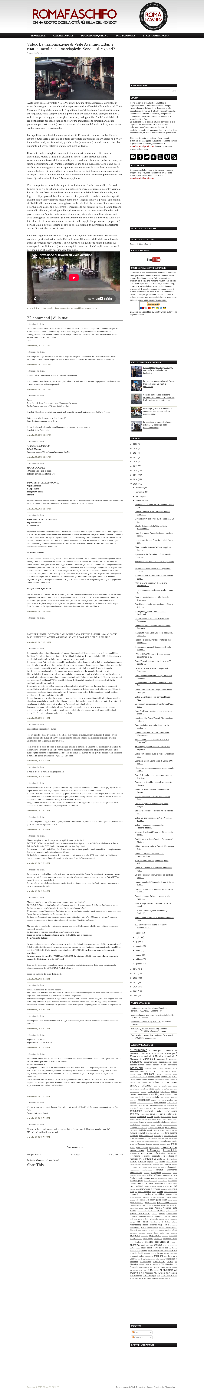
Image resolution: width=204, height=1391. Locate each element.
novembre (140, 492)
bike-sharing (143, 1094)
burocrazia (165, 1097)
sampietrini (133, 1233)
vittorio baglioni (171, 1267)
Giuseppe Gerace (144, 1144)
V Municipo (145, 1262)
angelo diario (141, 1079)
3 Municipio (146, 1056)
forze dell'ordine (145, 1136)
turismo (171, 1256)
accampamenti (150, 1062)
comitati (174, 1108)
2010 (135, 987)
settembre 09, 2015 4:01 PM (38, 1010)
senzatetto (173, 1236)
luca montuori (165, 1164)
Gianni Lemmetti (148, 1141)
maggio (139, 946)
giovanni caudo (170, 1141)
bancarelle (153, 1091)
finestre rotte (159, 1133)
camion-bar (144, 1100)
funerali (165, 1138)
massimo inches (149, 1178)
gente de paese (136, 1141)
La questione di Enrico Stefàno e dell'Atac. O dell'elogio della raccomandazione (157, 425)
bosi (162, 1094)
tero (175, 1250)
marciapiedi (156, 1173)
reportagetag (135, 1225)
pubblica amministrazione (141, 1216)
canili (164, 1100)
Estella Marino (171, 1127)
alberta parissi (157, 1068)
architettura (172, 1082)
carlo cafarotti (172, 1103)
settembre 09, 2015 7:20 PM (38, 1047)
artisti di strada (160, 1086)
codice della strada (160, 1108)
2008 (135, 995)
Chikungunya (162, 1105)
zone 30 (167, 1278)
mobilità (173, 1186)
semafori (165, 1236)
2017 (135, 475)
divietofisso (145, 1125)
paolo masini (150, 1202)
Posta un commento (75, 1147)
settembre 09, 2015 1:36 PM (38, 761)
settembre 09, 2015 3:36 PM (38, 863)
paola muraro (149, 1200)
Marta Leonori (136, 1178)
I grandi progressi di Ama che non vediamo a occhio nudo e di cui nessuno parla (157, 411)
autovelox (173, 1089)
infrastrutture (160, 1153)
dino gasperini (150, 1122)
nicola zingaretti (144, 1192)
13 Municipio (144, 1053)
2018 (135, 470)
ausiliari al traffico (162, 1089)
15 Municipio (169, 1053)
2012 (135, 978)
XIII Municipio (147, 1273)
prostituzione (172, 1214)
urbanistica (170, 1259)
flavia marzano (171, 1133)
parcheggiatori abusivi (167, 1202)
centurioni (153, 1105)
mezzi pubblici (136, 1186)
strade (143, 1248)
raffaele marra (164, 1219)
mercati (133, 1183)
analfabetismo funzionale (139, 1077)
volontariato (134, 1270)
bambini (143, 1092)
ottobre (139, 496)
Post (136, 1332)
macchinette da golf (156, 1167)
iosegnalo (156, 1156)
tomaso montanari (170, 1253)
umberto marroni (151, 1259)
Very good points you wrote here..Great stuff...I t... (153, 1015)
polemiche (153, 1211)
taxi (172, 1250)
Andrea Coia (166, 1077)
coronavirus (145, 1114)
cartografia (133, 1105)
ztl (171, 1278)
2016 (135, 479)
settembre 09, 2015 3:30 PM (38, 829)
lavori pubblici (138, 1161)
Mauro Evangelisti (150, 1181)
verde (170, 1261)
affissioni (136, 1068)
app (139, 1082)
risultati (144, 1227)
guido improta (142, 1148)
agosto (139, 933)
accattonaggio (165, 1062)
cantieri (170, 1100)
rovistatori (161, 1230)
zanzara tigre (159, 1278)
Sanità (156, 1233)
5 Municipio (169, 1056)
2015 (135, 484)
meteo (175, 1183)
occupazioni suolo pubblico (71, 308)
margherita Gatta (170, 1175)
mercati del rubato (145, 1183)
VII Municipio (167, 1264)
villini (151, 1267)
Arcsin (128, 1387)
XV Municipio (136, 1276)
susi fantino (173, 1248)
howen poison (154, 1148)
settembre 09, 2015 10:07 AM (39, 364)
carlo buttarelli (160, 1103)
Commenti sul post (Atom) (47, 1160)
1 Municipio (41, 308)
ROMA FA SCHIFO (51, 1387)
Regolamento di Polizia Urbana (164, 1222)
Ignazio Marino (137, 1150)
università (161, 1259)
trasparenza (149, 1256)
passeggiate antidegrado (160, 1205)
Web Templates (138, 1387)
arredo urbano (53, 308)
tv (176, 1256)
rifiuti (166, 1224)
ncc (136, 1192)
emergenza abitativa (138, 1127)
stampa (158, 1245)
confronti (134, 1114)
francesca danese (170, 1136)
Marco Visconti (155, 1175)
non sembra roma (170, 1192)
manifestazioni (147, 1170)
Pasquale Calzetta (144, 1205)
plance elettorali (142, 1211)
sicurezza (158, 1238)
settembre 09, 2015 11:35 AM (39, 457)
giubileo (133, 1144)
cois (168, 1108)
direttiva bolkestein (163, 1122)
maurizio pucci (136, 1181)
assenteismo (172, 1086)
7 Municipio (146, 1059)
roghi (139, 1230)
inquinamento (172, 1153)
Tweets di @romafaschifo (141, 244)
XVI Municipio (149, 1276)
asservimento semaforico (139, 1089)
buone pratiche (152, 1097)
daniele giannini (141, 1119)
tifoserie (160, 1253)
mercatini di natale (163, 1183)
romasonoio (146, 1230)
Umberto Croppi (139, 1259)
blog (157, 1094)
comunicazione (171, 1111)
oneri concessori (136, 1197)
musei (167, 1189)
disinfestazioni (135, 1125)
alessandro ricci (152, 1071)
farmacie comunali (137, 1133)
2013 (135, 974)
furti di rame (173, 1138)
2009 (135, 991)
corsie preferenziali (168, 1114)
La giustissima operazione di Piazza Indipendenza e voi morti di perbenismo (158, 384)
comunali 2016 (153, 1111)
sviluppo (144, 1250)
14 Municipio (156, 1053)
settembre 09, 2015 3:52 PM (38, 979)
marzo (139, 955)
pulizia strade (171, 1216)
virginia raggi (159, 1267)
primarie (154, 1214)
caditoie (133, 1100)
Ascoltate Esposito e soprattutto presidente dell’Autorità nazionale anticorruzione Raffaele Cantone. (69, 412)
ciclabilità (134, 1108)
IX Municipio (146, 1158)
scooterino (144, 1236)
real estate (142, 1222)
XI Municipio (166, 1270)
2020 (135, 462)
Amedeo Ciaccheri (164, 1074)
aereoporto (172, 1065)
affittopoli (148, 1068)
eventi (149, 1130)
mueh (163, 1189)
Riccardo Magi (155, 1225)
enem (150, 1127)
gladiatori (163, 1144)
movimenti (155, 1189)
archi (163, 1082)
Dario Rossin (152, 1119)
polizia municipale (140, 1213)
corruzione (154, 1114)
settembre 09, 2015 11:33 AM (39, 435)
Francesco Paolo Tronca (140, 1138)
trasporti (158, 1256)
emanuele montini (170, 1125)
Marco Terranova (143, 1175)
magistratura (134, 1170)
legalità (150, 1162)
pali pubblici (140, 1200)
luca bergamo (154, 1164)
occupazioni (135, 1194)
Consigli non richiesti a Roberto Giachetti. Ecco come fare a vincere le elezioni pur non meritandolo (158, 397)
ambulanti (149, 1074)
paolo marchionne (136, 1202)
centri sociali (143, 1105)
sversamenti (135, 1250)
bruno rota (134, 1097)
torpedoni (134, 1256)
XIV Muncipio (159, 1273)
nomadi (160, 1191)
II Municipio (153, 1150)
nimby (154, 1192)
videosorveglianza (152, 1264)
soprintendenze (136, 1242)
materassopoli (162, 1178)
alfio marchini (166, 1071)
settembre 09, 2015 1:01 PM (38, 718)
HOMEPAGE (38, 35)
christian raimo (172, 1105)
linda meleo (172, 1162)
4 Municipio (158, 1056)
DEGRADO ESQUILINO (94, 35)
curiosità (157, 1117)
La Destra (158, 1159)
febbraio (139, 959)
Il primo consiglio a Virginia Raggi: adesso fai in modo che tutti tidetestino (158, 370)
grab (168, 1144)
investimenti (135, 1156)
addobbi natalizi (137, 1065)
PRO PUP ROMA (125, 35)
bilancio (151, 1094)
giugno (139, 942)
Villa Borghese (144, 1267)
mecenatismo (162, 1181)
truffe (165, 1256)
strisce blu (163, 1248)
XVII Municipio (169, 1275)
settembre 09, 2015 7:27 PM (38, 1137)
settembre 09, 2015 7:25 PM (38, 1096)
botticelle (168, 1094)
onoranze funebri (149, 1197)
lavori (175, 1159)
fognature (134, 1136)
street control (152, 1248)
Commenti (138, 1337)
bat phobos (165, 1092)
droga (153, 1125)
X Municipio (153, 1270)
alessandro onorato (137, 1071)
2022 (135, 457)
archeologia (154, 1082)
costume (133, 1117)
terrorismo (147, 1253)
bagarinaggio (134, 1092)
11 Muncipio (168, 1050)
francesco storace (157, 1138)
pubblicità (158, 1216)
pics (151, 1208)
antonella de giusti (162, 1079)
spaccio (174, 1242)
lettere (162, 1162)
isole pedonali (167, 1156)
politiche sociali (171, 1211)
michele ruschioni (163, 1186)
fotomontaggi (158, 1136)
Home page (74, 1154)
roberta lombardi (152, 1227)
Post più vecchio (116, 1154)
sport (143, 1245)
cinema (142, 1108)
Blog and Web (171, 1387)
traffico (141, 1256)
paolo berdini (161, 1200)
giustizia (156, 1144)
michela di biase (150, 1186)
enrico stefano (158, 1127)
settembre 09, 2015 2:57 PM (38, 810)
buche (142, 1097)
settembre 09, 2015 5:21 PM (38, 1029)
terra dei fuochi (136, 1253)
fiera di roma (150, 1133)
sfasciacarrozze (148, 1238)
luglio (138, 937)
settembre (140, 501)
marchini (146, 1173)
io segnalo (146, 1156)
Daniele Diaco (166, 1117)
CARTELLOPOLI (63, 35)
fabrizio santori (171, 1130)
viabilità (142, 1264)
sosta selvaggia (91, 308)
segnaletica (155, 1235)
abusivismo (136, 1062)
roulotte (154, 1230)
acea (175, 1062)
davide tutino (172, 1119)
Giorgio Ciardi (159, 1141)
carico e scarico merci (145, 1103)
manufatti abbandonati (166, 1170)
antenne (151, 1079)
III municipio (170, 1150)
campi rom (156, 1100)
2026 (135, 444)
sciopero (174, 1233)
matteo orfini (172, 1178)
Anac (175, 1074)
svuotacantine (153, 1250)
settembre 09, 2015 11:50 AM (39, 611)
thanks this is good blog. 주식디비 (146, 1022)
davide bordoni (162, 1119)
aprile (138, 950)
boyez (174, 1094)
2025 (135, 448)
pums (140, 1219)
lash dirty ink (167, 1159)
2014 (135, 969)
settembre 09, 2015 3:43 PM (38, 891)
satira (162, 1233)
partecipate (134, 1205)
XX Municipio (149, 1278)
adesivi (149, 1065)
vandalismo (159, 1261)
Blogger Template (154, 1387)
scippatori (135, 1235)
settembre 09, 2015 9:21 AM (38, 346)
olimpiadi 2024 (171, 1194)
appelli (144, 1082)
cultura (150, 1116)
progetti (162, 1214)
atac (151, 1088)
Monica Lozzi (134, 1189)
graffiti (174, 1144)
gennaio (139, 964)
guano (132, 1148)
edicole (159, 1125)
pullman (133, 1219)
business (174, 1097)
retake (145, 1225)
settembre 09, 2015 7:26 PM (38, 1118)
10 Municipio (155, 1050)
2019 (135, 466)
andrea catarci (154, 1077)
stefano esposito (170, 1245)
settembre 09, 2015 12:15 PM (39, 642)
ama (139, 1074)
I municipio (169, 1147)
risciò (137, 1227)
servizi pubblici (136, 1238)
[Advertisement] (153, 61)
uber (132, 1259)
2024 (135, 453)
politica (161, 1210)
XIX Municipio (171, 1273)
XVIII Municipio (136, 1278)
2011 (135, 982)
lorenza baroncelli (142, 1164)
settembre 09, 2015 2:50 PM (38, 777)
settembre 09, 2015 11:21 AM (39, 389)
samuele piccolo (145, 1233)
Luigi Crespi (142, 1167)
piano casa (143, 1208)
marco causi (166, 1173)
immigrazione (146, 1153)
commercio (136, 1111)
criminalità (141, 1116)
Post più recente (33, 1154)
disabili (174, 1122)
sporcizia (135, 1245)
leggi (156, 1162)
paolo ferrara (172, 1200)
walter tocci (143, 1270)
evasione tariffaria (138, 1130)
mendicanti (172, 1181)
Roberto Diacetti (164, 1227)
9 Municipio (171, 1059)
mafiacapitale (171, 1167)
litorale (133, 1164)
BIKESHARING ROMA (156, 35)
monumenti (145, 1189)
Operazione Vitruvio (164, 1197)
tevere (153, 1253)
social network (172, 1238)
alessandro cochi (170, 1068)
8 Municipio (159, 1059)
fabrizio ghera (159, 1130)
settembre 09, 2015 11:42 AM (39, 509)
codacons (149, 1108)
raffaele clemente (150, 1219)
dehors (141, 1122)
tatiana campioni (164, 1250)
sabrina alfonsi (171, 1230)
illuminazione (134, 1153)
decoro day (134, 1122)
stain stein (149, 1245)
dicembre (140, 487)
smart (165, 1238)
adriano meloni (159, 1065)
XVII (158, 1276)
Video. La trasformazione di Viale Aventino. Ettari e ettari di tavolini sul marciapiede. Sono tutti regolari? (71, 46)
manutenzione (136, 1173)
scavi (167, 1233)
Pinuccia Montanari (163, 1208)
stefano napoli (135, 1248)
